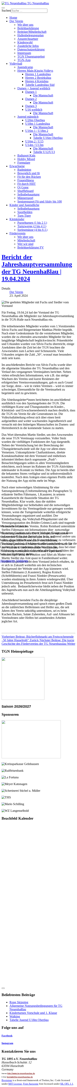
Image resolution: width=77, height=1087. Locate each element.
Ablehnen (22, 560)
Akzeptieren (7, 560)
